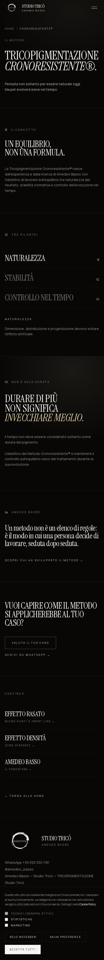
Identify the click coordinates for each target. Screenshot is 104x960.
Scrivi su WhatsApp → (28, 654)
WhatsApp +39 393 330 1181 (27, 862)
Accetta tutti (23, 949)
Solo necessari (23, 937)
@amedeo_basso (19, 869)
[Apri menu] (94, 8)
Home (10, 28)
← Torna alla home (25, 796)
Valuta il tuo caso (30, 642)
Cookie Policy (87, 904)
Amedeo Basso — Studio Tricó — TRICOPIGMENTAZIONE (49, 876)
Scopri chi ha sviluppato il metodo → (44, 560)
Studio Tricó (14, 882)
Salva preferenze (65, 937)
